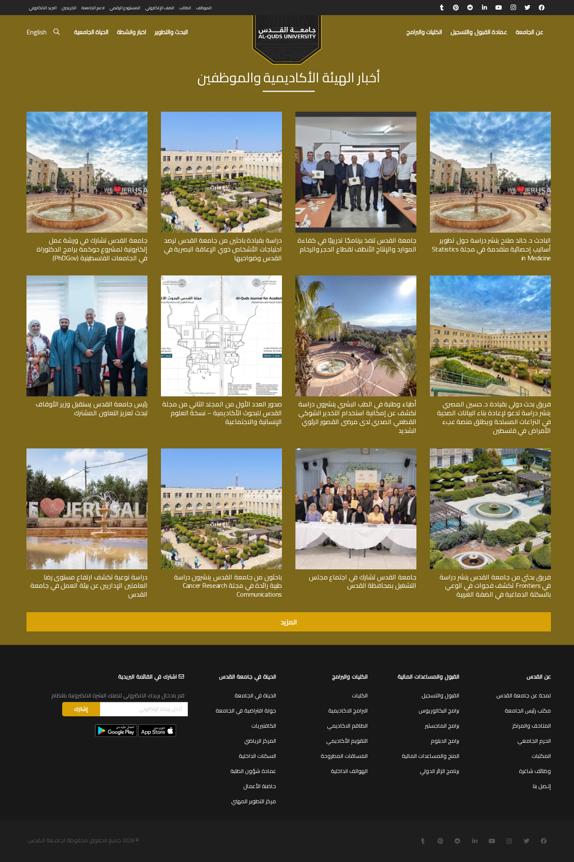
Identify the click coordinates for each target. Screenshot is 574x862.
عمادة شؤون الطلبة (253, 771)
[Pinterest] (456, 7)
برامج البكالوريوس (439, 710)
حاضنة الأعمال (259, 786)
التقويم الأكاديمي (347, 741)
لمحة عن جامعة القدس (523, 695)
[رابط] (286, 36)
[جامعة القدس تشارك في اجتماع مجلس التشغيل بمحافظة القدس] (355, 451)
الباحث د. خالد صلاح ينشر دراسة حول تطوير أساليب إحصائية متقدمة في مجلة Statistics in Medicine (491, 249)
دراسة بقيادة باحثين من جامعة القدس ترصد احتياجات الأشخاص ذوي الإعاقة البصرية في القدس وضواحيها (223, 249)
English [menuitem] (36, 32)
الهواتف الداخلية (349, 771)
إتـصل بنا (542, 786)
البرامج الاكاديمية (348, 710)
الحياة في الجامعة (255, 695)
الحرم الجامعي (534, 741)
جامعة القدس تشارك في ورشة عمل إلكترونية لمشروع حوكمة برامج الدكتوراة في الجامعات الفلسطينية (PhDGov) (92, 249)
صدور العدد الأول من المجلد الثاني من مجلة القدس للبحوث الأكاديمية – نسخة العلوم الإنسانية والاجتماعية (222, 413)
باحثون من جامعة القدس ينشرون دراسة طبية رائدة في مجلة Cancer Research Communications (228, 586)
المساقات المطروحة (344, 756)
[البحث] (56, 32)
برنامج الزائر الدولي (439, 771)
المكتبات (541, 756)
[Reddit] (470, 7)
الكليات (360, 695)
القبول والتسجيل (440, 695)
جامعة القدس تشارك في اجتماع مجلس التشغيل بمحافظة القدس (362, 581)
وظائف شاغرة (535, 771)
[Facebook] (542, 7)
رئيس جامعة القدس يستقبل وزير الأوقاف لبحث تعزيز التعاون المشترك (91, 408)
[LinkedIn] (484, 7)
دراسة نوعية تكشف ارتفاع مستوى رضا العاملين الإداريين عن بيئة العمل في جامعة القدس (88, 586)
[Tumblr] (442, 7)
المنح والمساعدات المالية (430, 756)
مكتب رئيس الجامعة (528, 710)
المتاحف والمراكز (531, 726)
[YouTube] (499, 7)
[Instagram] (513, 7)
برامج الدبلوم (445, 741)
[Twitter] (527, 7)
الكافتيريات (263, 726)
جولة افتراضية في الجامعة (246, 710)
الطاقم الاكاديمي (347, 726)
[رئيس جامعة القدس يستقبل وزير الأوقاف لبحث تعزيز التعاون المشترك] (86, 278)
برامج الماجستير (442, 726)
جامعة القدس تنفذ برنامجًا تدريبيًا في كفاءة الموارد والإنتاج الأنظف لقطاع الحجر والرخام (357, 244)
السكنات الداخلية (257, 756)
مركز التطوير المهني (253, 801)
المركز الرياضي (260, 741)
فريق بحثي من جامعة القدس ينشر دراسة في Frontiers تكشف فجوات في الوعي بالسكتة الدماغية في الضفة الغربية (495, 586)
